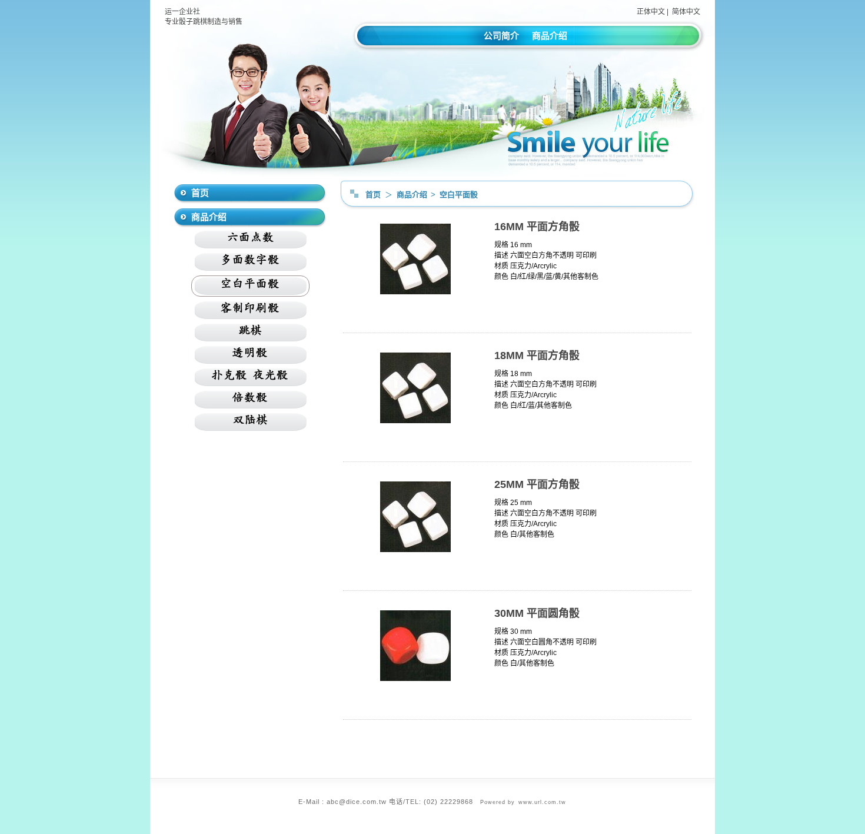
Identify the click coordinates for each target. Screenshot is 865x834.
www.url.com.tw (542, 802)
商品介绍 (549, 36)
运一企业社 (182, 12)
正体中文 (651, 12)
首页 (373, 194)
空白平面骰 (459, 194)
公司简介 (501, 36)
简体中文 (686, 12)
